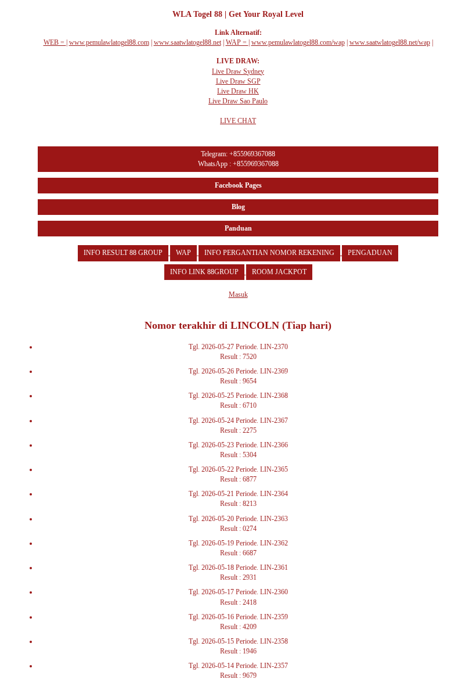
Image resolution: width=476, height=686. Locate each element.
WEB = (55, 42)
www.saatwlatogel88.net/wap (389, 42)
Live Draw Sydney (238, 71)
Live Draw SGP (238, 81)
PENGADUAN (370, 253)
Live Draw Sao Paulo (238, 101)
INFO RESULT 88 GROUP (123, 253)
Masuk (238, 294)
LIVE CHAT (238, 121)
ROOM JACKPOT (279, 272)
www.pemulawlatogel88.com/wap (298, 42)
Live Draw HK (238, 91)
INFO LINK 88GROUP (204, 272)
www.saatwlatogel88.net (187, 42)
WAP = (237, 42)
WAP (183, 253)
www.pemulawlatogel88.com (109, 42)
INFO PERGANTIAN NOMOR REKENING (269, 253)
